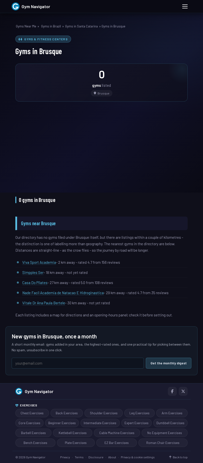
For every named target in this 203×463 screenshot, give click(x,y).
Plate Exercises (76, 443)
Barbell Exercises (33, 433)
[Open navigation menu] (184, 6)
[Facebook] (172, 391)
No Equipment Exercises (164, 433)
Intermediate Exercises (100, 423)
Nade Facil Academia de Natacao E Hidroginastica (63, 292)
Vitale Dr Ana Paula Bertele (43, 303)
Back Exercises (67, 413)
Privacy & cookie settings (138, 457)
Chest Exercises (32, 413)
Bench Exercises (35, 443)
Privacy (65, 457)
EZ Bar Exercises (116, 443)
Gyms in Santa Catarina (81, 26)
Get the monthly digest (169, 363)
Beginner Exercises (62, 423)
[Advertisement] (101, 143)
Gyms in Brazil (51, 26)
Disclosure (95, 457)
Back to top (180, 457)
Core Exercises (29, 423)
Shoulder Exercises (104, 413)
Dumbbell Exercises (170, 423)
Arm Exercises (172, 413)
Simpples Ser (33, 272)
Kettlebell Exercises (73, 433)
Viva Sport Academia (39, 262)
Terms (79, 457)
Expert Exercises (137, 423)
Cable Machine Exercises (116, 433)
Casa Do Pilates (35, 282)
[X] (183, 391)
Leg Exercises (139, 413)
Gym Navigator (39, 391)
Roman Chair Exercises (162, 443)
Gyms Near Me (26, 26)
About (112, 457)
